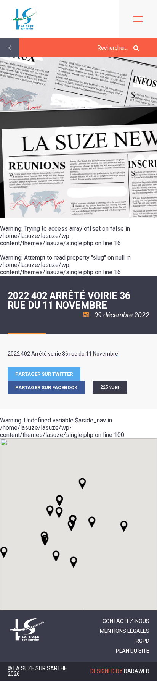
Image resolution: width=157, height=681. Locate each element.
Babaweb (136, 671)
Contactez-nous (126, 621)
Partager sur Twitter (44, 374)
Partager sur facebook (46, 387)
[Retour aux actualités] (9, 47)
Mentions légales (124, 631)
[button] (92, 522)
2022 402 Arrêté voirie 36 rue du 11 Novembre (63, 354)
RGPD (142, 641)
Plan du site (132, 651)
